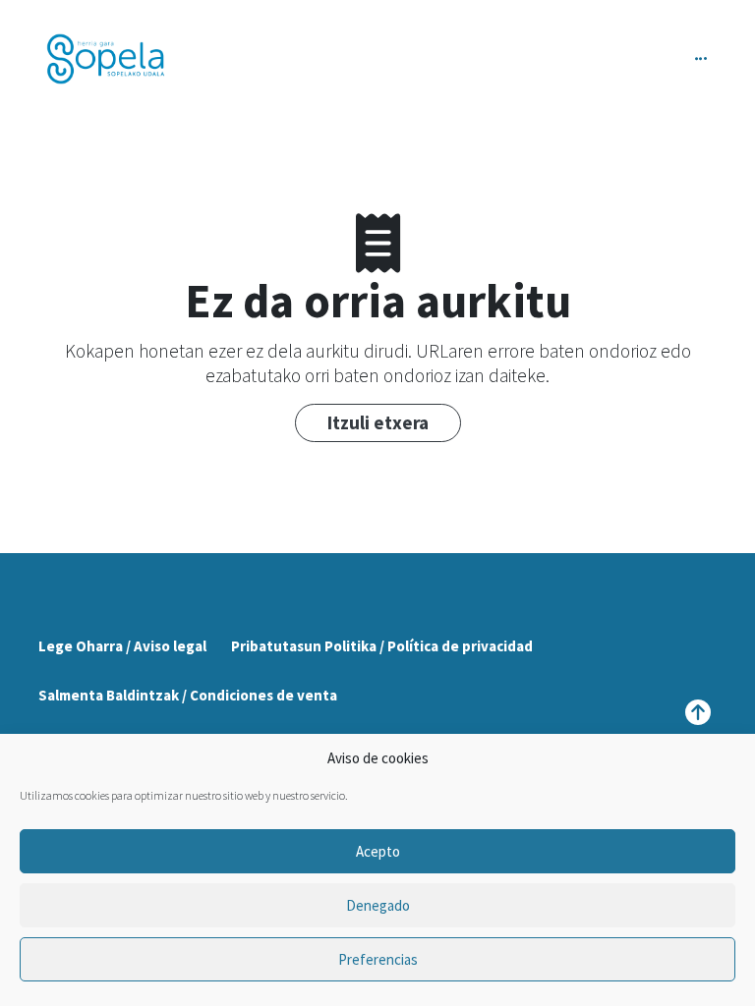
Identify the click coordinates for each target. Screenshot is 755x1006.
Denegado (378, 905)
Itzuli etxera (378, 422)
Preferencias (378, 959)
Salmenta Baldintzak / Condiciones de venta (187, 695)
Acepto (378, 851)
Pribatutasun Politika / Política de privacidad (382, 646)
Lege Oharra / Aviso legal (122, 646)
